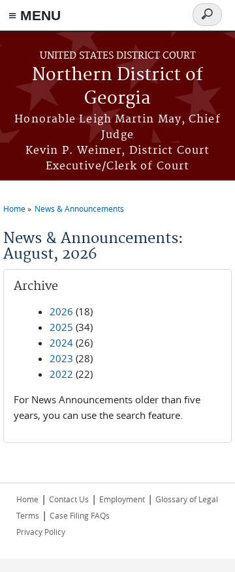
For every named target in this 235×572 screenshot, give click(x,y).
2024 (61, 342)
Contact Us (69, 499)
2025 (61, 327)
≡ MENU (34, 15)
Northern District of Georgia (117, 86)
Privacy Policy (40, 531)
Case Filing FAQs (80, 515)
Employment (122, 499)
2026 (61, 311)
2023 (61, 358)
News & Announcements (79, 208)
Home (14, 208)
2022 (61, 373)
